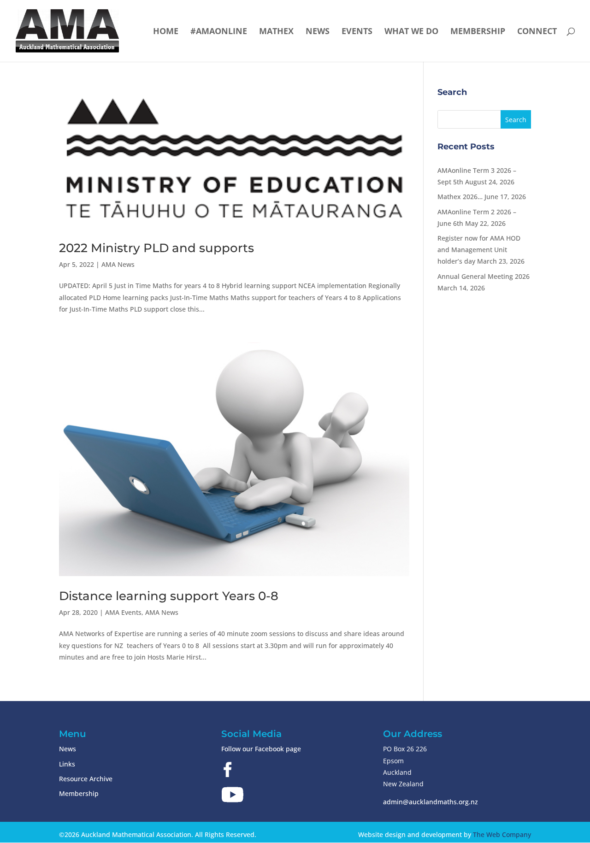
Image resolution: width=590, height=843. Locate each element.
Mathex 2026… (460, 196)
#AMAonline (218, 32)
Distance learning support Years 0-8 (168, 596)
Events (357, 32)
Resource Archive (85, 778)
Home (165, 32)
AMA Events (123, 612)
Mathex (276, 32)
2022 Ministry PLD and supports (156, 248)
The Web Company (502, 834)
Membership (477, 32)
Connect (537, 32)
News (318, 32)
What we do (411, 32)
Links (67, 764)
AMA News (118, 264)
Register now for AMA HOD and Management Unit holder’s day (478, 249)
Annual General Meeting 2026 (483, 276)
